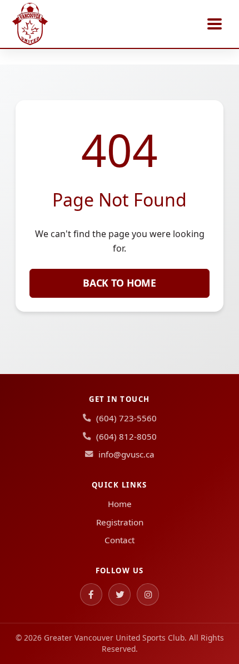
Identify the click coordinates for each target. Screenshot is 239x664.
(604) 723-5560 (126, 418)
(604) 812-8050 (126, 436)
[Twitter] (119, 594)
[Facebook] (91, 594)
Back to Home (119, 282)
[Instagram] (148, 594)
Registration (119, 522)
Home (120, 503)
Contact (119, 539)
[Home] (30, 24)
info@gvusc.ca (126, 454)
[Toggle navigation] (214, 24)
